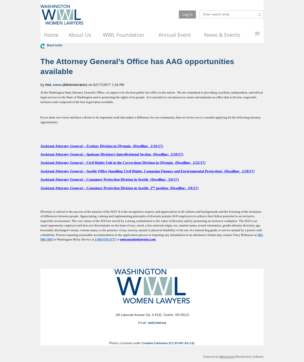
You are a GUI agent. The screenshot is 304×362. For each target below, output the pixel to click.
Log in (187, 14)
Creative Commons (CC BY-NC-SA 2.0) (168, 343)
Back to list (54, 45)
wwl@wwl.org (157, 322)
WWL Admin (53, 85)
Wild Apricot (227, 356)
